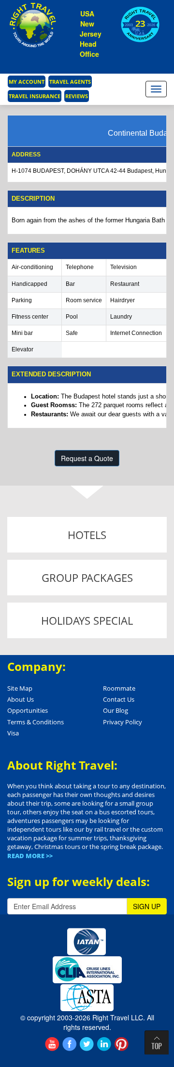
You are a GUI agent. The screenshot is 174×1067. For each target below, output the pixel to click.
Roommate (119, 688)
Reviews (76, 96)
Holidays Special (87, 620)
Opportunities (27, 710)
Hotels (87, 534)
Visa (13, 733)
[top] (157, 1042)
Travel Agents (70, 81)
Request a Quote (87, 458)
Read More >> (30, 855)
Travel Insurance (34, 96)
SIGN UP (146, 906)
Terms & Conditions (35, 722)
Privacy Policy (122, 722)
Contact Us (118, 699)
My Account (26, 81)
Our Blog (115, 710)
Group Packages (87, 577)
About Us (20, 699)
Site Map (19, 688)
